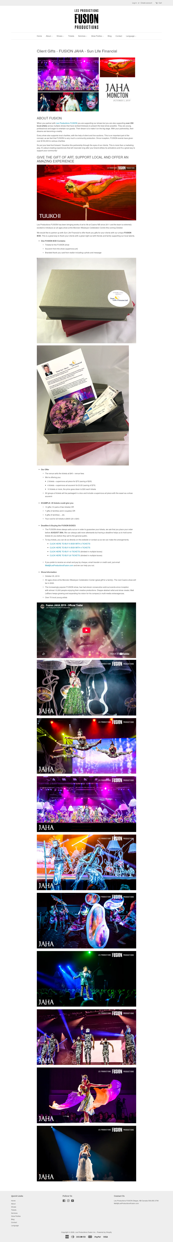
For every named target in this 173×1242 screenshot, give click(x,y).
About (48, 36)
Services (82, 36)
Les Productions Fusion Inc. (85, 1232)
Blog (110, 36)
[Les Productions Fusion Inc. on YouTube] (72, 1201)
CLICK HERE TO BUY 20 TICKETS (65, 555)
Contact (119, 36)
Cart (160, 3)
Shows (60, 36)
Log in (134, 3)
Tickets (71, 36)
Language (130, 36)
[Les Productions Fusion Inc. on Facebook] (64, 1201)
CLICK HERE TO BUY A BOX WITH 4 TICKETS (70, 547)
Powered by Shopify (104, 1232)
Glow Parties (96, 36)
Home (39, 36)
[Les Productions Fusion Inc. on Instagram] (68, 1201)
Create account (146, 3)
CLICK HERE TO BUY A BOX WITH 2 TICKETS (70, 543)
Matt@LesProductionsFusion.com (59, 565)
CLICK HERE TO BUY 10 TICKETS (65, 551)
